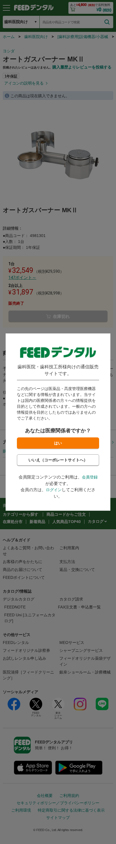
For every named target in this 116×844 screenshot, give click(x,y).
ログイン (54, 490)
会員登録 (90, 477)
